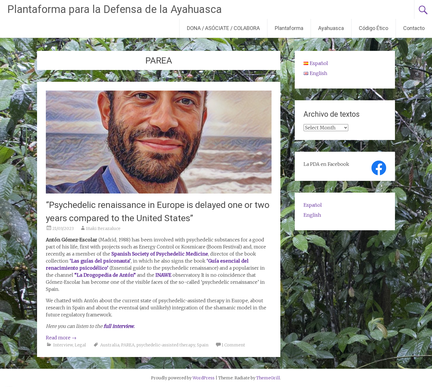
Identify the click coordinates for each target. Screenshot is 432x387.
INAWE (163, 275)
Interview (63, 345)
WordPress (203, 378)
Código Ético (373, 28)
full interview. (119, 326)
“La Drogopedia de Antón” (105, 275)
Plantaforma (289, 28)
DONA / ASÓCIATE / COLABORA (223, 28)
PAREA (128, 345)
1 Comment (233, 345)
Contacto (414, 28)
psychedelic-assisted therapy (165, 345)
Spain (202, 345)
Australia (109, 345)
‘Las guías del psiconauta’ (100, 261)
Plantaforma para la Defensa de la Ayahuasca (114, 9)
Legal (80, 345)
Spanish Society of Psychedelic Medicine (159, 254)
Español (313, 205)
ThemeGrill (268, 378)
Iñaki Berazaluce (103, 228)
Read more (61, 338)
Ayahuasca (331, 28)
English (312, 215)
